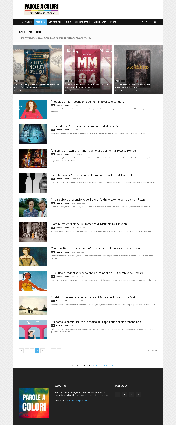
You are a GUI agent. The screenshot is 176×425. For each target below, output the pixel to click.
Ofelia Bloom (19, 91)
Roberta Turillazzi (63, 105)
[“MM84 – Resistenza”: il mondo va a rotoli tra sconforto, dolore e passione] (88, 69)
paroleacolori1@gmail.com (76, 400)
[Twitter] (151, 22)
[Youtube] (155, 22)
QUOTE (113, 22)
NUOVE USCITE (26, 22)
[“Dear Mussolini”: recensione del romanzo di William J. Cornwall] (33, 183)
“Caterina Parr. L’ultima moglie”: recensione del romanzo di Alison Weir (96, 248)
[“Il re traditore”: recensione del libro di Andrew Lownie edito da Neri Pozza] (33, 207)
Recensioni (19, 81)
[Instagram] (146, 22)
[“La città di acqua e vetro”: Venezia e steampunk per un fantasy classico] (37, 69)
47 (53, 351)
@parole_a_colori (103, 365)
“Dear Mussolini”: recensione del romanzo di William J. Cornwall (92, 175)
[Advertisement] (110, 9)
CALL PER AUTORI (100, 22)
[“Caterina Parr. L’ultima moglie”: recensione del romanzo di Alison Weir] (33, 256)
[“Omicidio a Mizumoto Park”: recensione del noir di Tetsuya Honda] (33, 158)
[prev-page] (21, 350)
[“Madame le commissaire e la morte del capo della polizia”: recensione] (33, 329)
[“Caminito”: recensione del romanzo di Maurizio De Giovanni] (33, 232)
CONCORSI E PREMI (82, 22)
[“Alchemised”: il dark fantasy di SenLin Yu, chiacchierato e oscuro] (138, 69)
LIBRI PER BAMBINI (56, 22)
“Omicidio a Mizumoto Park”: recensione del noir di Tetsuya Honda (93, 150)
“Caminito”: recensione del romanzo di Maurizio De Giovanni (89, 224)
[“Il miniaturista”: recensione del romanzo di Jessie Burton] (33, 134)
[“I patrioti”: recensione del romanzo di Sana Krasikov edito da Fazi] (33, 305)
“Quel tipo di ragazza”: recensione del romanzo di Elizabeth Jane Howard (97, 273)
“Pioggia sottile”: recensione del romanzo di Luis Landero (87, 101)
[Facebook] (142, 22)
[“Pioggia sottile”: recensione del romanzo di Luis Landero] (33, 109)
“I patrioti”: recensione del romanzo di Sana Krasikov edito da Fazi (93, 297)
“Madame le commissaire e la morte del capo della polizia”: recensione (96, 322)
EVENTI (69, 22)
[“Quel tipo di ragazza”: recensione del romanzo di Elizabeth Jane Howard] (33, 281)
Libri (52, 105)
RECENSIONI (40, 22)
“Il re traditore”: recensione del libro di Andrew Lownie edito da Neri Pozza (98, 199)
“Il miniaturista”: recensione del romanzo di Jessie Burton (87, 126)
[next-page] (59, 350)
